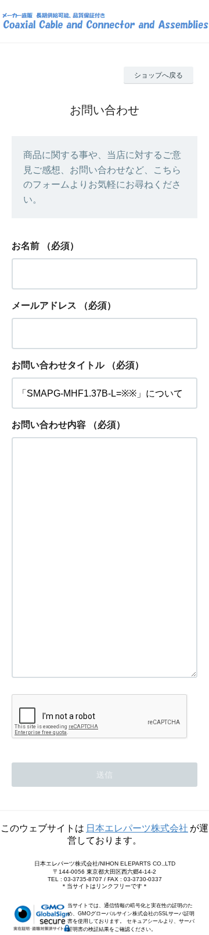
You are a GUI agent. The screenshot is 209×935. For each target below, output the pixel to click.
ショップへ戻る (158, 75)
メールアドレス (44, 305)
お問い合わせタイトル (58, 365)
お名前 (25, 246)
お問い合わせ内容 (49, 425)
